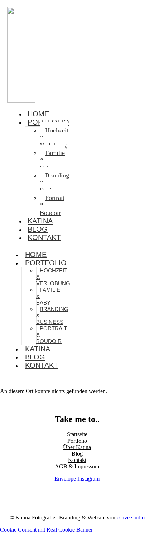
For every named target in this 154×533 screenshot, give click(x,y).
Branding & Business (54, 183)
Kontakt (44, 237)
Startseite (77, 434)
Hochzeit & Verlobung (54, 138)
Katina (37, 349)
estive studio (131, 517)
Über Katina (77, 447)
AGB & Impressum (77, 466)
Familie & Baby (52, 160)
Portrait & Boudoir (52, 205)
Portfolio (46, 263)
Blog (35, 357)
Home (36, 254)
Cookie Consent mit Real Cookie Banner (46, 530)
